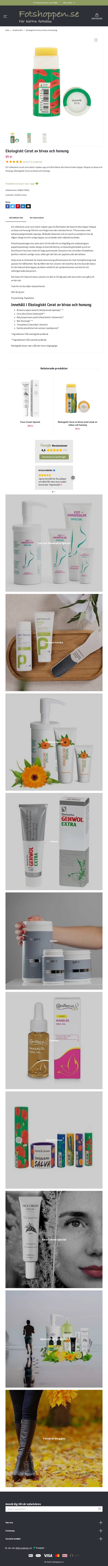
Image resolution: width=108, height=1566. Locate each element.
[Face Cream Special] (30, 398)
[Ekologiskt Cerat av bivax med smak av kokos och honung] (77, 398)
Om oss (9, 1522)
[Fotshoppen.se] (49, 16)
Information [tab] (16, 218)
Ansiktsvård (18, 30)
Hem (7, 30)
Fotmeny (10, 1530)
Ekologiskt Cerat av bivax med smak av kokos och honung (77, 423)
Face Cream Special (30, 421)
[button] (35, 477)
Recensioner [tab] (37, 218)
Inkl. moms (68, 2)
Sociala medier (13, 1538)
